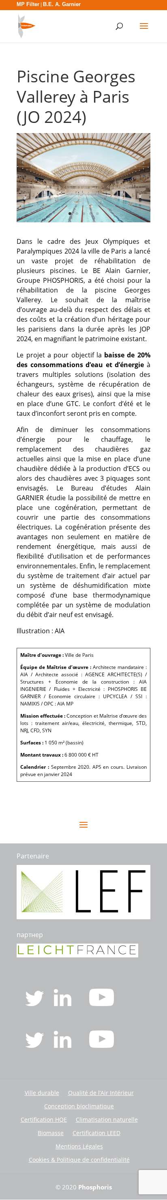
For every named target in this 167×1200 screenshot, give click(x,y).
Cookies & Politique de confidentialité (79, 1159)
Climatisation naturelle (107, 1119)
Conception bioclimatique (79, 1106)
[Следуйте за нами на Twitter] (35, 1045)
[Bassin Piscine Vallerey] (83, 219)
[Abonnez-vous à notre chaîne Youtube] (101, 1003)
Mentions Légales (79, 1146)
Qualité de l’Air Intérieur (101, 1093)
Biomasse (51, 1133)
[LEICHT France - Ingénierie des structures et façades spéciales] (83, 916)
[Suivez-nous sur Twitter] (35, 1003)
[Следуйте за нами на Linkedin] (63, 1045)
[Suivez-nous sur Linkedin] (63, 1003)
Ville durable (42, 1093)
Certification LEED (96, 1133)
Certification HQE (44, 1119)
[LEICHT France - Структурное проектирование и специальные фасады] (77, 955)
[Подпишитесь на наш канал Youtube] (101, 1045)
